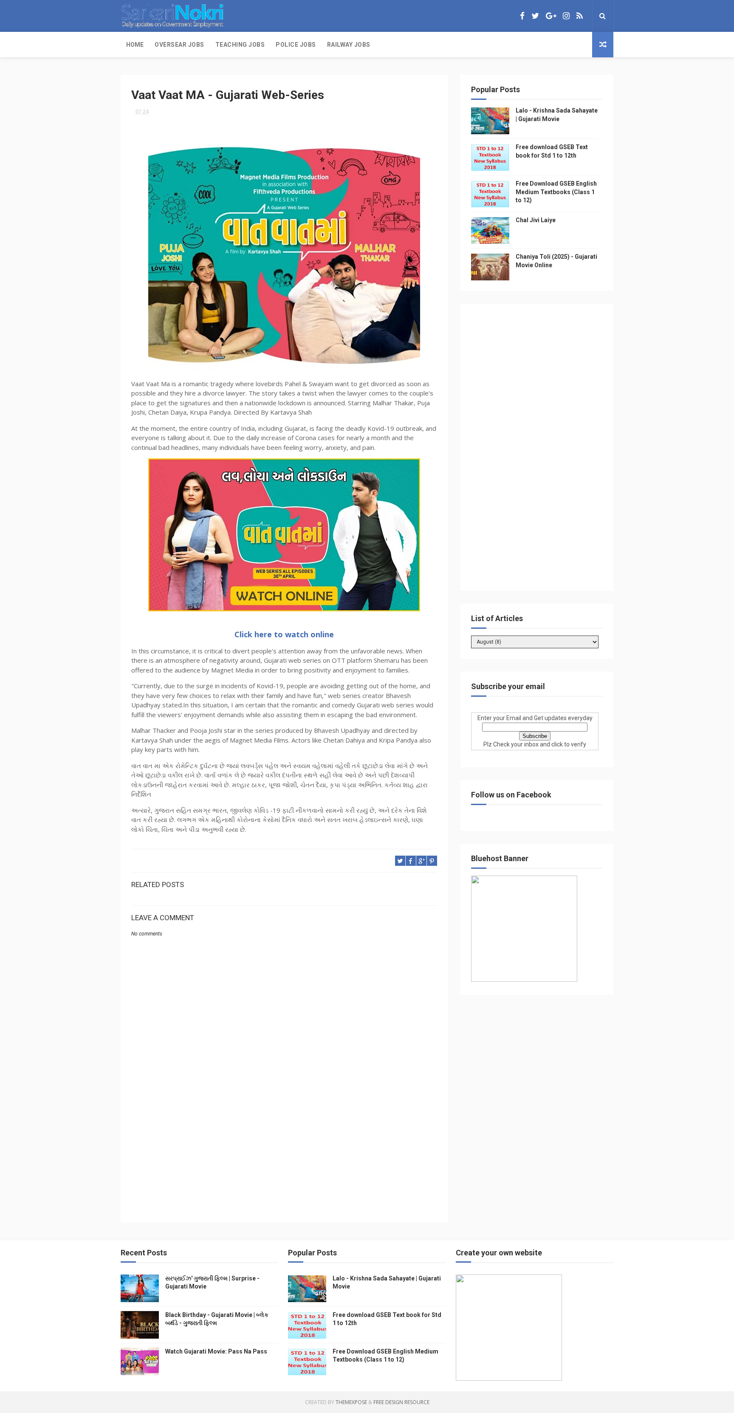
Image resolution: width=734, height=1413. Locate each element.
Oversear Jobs (179, 44)
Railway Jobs (348, 44)
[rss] (579, 16)
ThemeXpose (351, 1402)
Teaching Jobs (240, 44)
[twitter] (535, 16)
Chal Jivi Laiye (536, 220)
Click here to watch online (284, 634)
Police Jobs (296, 44)
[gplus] (551, 16)
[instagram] (566, 16)
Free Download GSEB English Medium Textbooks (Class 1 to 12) (556, 191)
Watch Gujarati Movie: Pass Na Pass (216, 1351)
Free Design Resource (401, 1402)
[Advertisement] (284, 1140)
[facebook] (522, 16)
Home (135, 44)
